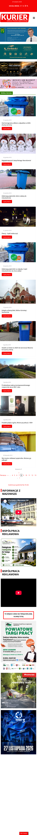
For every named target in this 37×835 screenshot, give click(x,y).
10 (26, 475)
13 (35, 475)
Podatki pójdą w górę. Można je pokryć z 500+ (17, 423)
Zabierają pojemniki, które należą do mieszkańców (14, 197)
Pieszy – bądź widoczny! (10, 233)
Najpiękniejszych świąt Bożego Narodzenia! (16, 160)
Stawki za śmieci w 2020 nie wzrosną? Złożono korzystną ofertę (17, 349)
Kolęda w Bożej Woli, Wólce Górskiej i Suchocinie (14, 311)
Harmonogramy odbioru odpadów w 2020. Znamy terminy (16, 124)
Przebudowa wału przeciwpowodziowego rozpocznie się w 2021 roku (16, 386)
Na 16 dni (25, 485)
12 (32, 475)
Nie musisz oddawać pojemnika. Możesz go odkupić (16, 459)
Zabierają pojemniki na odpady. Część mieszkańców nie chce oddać (14, 270)
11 (29, 475)
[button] (34, 18)
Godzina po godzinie (15, 485)
